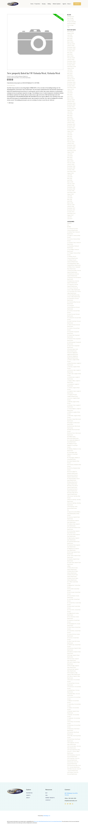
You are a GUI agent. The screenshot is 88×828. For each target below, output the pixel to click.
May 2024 (69, 73)
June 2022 (70, 113)
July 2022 (69, 112)
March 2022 (70, 119)
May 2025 (69, 52)
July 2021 (69, 133)
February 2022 (71, 120)
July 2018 (69, 196)
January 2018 (70, 206)
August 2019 (70, 173)
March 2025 (70, 56)
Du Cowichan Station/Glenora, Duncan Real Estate (73, 307)
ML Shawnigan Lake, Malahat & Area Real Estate (72, 454)
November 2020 (71, 147)
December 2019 (71, 166)
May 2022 (69, 115)
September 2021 (71, 129)
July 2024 (69, 70)
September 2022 (71, 108)
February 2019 (70, 183)
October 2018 (70, 190)
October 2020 (71, 148)
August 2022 (70, 110)
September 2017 (71, 213)
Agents (28, 795)
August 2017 (70, 215)
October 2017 (70, 211)
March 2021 (70, 140)
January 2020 (70, 164)
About (28, 797)
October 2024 (71, 65)
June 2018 (69, 197)
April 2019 (69, 180)
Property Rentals (71, 21)
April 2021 (69, 138)
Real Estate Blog (71, 23)
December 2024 (71, 61)
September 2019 (71, 171)
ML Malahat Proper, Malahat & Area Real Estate (72, 445)
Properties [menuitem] (37, 4)
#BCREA (69, 223)
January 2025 (70, 59)
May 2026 (69, 38)
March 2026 (70, 42)
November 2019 (71, 168)
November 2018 (71, 189)
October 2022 (70, 106)
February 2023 (71, 100)
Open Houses (70, 20)
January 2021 (70, 143)
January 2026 (70, 45)
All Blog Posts (70, 16)
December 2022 (71, 103)
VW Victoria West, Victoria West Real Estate (20, 77)
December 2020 (71, 145)
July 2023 (69, 91)
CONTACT (77, 4)
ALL (68, 225)
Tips (68, 27)
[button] (77, 3)
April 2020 (70, 159)
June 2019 (69, 176)
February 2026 (71, 44)
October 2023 (70, 86)
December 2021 (71, 124)
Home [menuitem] (32, 4)
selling (68, 566)
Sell (47, 795)
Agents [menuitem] (64, 4)
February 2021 (70, 141)
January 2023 (70, 101)
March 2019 (70, 182)
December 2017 (71, 208)
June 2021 (69, 134)
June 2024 (70, 71)
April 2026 (69, 40)
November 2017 (71, 210)
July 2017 (69, 217)
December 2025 (71, 47)
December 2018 (71, 187)
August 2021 (70, 131)
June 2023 (70, 92)
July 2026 (69, 35)
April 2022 (69, 117)
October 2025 (71, 51)
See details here (11, 85)
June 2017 (69, 218)
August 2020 (70, 152)
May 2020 (69, 157)
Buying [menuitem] (43, 4)
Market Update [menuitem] (56, 4)
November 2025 (71, 49)
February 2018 (70, 204)
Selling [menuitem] (49, 4)
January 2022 (70, 122)
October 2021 (70, 127)
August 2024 (70, 68)
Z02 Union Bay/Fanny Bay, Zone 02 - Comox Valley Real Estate (73, 751)
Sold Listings (70, 25)
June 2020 (70, 155)
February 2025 (71, 57)
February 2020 (71, 162)
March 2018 (70, 203)
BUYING (69, 226)
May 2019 (69, 178)
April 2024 (70, 75)
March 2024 (70, 77)
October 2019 (70, 169)
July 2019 (69, 175)
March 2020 (70, 161)
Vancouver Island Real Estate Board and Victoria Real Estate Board (48, 821)
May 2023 (69, 94)
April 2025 (69, 54)
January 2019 (70, 185)
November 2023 (71, 84)
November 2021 (71, 126)
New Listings (70, 18)
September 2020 (71, 150)
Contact (48, 800)
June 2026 (70, 37)
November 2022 (71, 105)
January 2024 (70, 80)
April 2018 (69, 201)
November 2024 (71, 63)
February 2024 (71, 78)
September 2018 (71, 192)
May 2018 (69, 199)
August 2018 (70, 194)
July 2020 (69, 154)
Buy (47, 793)
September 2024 (71, 66)
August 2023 (70, 89)
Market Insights (50, 797)
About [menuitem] (69, 4)
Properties (29, 793)
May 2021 (69, 136)
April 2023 (69, 96)
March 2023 (70, 98)
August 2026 (70, 33)
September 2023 (71, 87)
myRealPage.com (46, 815)
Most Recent (70, 31)
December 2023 (71, 82)
